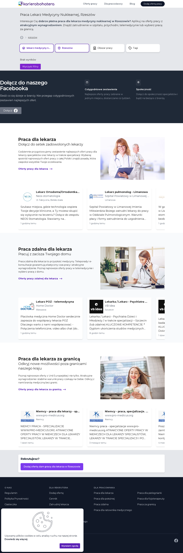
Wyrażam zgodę (69, 546)
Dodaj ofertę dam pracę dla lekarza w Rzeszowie (52, 466)
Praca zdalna (101, 504)
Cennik (53, 498)
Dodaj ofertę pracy (153, 4)
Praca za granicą (146, 504)
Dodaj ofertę (56, 493)
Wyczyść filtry (30, 66)
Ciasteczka (11, 504)
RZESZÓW (32, 37)
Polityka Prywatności (16, 498)
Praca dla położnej (104, 498)
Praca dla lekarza (103, 493)
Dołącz (7, 110)
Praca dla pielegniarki (149, 493)
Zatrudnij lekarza (59, 504)
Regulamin (11, 493)
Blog (132, 3)
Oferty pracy (90, 3)
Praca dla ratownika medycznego (113, 510)
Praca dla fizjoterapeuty (151, 498)
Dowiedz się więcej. (16, 539)
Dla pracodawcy (113, 3)
